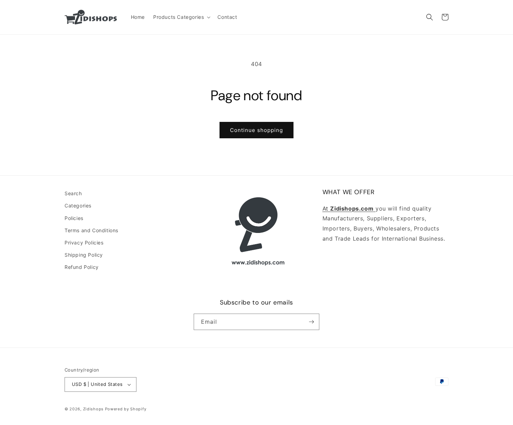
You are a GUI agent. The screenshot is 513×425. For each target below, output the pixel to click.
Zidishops (93, 408)
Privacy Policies (84, 243)
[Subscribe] (311, 322)
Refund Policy (82, 267)
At (326, 208)
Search (73, 193)
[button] (181, 17)
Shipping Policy (84, 255)
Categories (78, 205)
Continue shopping (256, 130)
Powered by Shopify (126, 408)
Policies (74, 218)
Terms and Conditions (91, 230)
